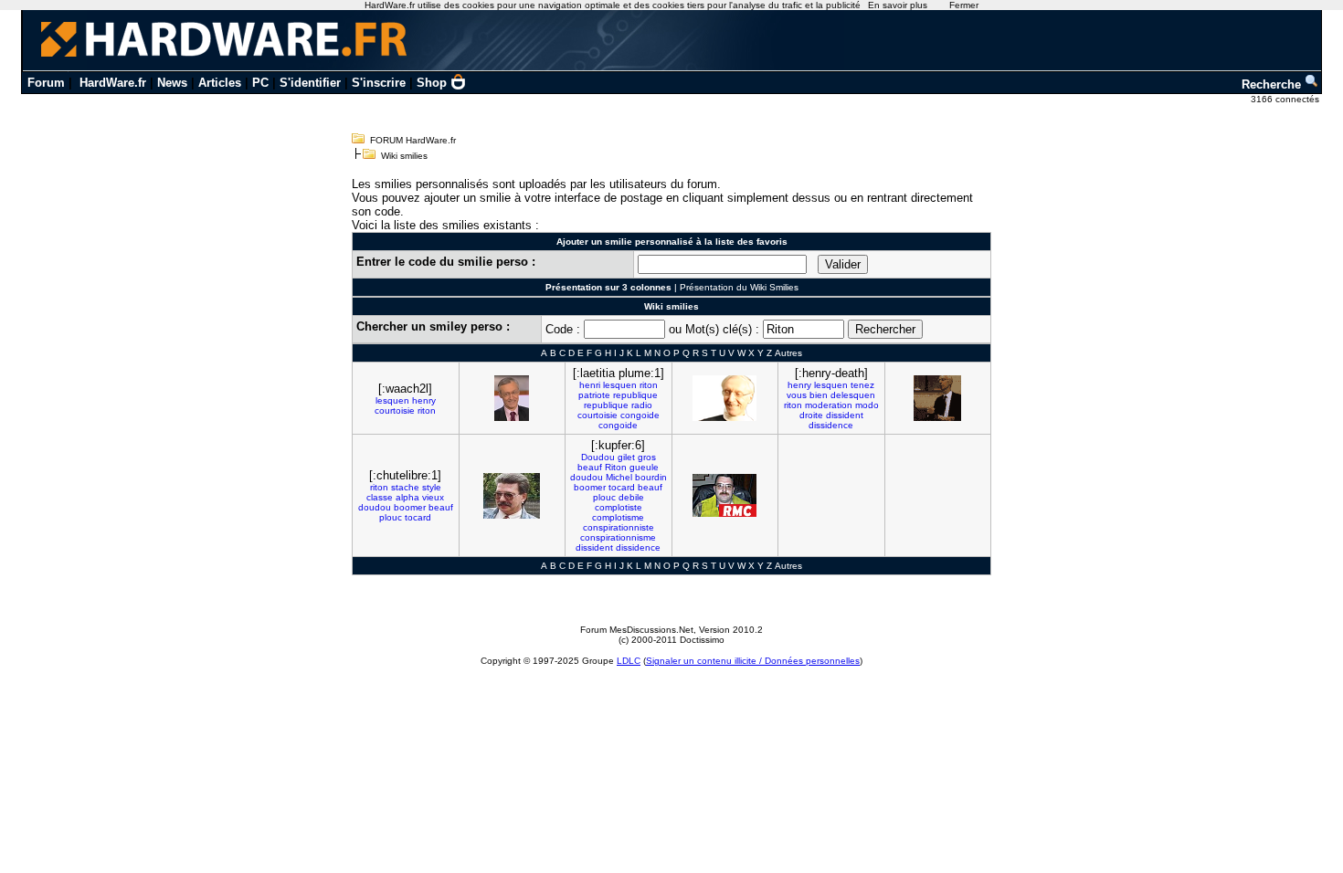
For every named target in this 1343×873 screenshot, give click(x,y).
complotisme (618, 517)
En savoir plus (897, 5)
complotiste (618, 507)
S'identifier (310, 82)
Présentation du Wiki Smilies (739, 287)
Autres (788, 353)
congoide (640, 415)
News (172, 82)
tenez (862, 385)
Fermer (963, 5)
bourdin (651, 477)
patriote (594, 395)
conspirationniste (618, 527)
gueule (644, 467)
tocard (418, 517)
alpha (407, 497)
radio (641, 405)
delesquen (852, 395)
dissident (844, 415)
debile (631, 497)
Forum (46, 82)
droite (811, 415)
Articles (219, 82)
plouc (390, 517)
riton (427, 410)
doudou (374, 507)
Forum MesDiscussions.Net (636, 630)
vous (797, 395)
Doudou (598, 457)
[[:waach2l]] (511, 398)
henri (589, 385)
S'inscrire (379, 82)
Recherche (1273, 84)
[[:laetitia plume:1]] (724, 398)
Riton (616, 467)
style (431, 487)
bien (818, 395)
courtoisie (395, 410)
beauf (440, 507)
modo (867, 405)
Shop (432, 82)
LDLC (628, 661)
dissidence (831, 425)
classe (379, 497)
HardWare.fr (112, 82)
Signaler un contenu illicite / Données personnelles (753, 661)
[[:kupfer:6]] (724, 495)
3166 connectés (1286, 99)
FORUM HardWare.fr (413, 140)
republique (635, 395)
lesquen (392, 400)
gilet (626, 457)
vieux (433, 497)
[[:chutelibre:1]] (511, 496)
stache (405, 487)
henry (424, 400)
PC (260, 82)
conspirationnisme (618, 537)
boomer (410, 507)
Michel (619, 477)
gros (647, 457)
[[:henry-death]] (937, 398)
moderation (828, 405)
